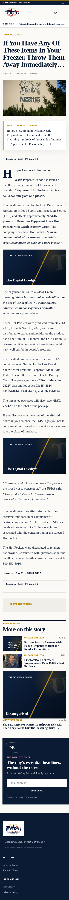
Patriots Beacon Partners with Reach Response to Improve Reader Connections (43, 24)
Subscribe (37, 791)
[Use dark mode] (63, 2)
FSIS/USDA (33, 573)
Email (20, 159)
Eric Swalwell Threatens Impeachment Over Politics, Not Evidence (44, 663)
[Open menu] (63, 13)
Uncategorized (13, 34)
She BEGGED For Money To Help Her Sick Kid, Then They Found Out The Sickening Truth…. (32, 726)
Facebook (11, 159)
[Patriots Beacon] (12, 13)
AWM (19, 573)
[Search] (55, 13)
